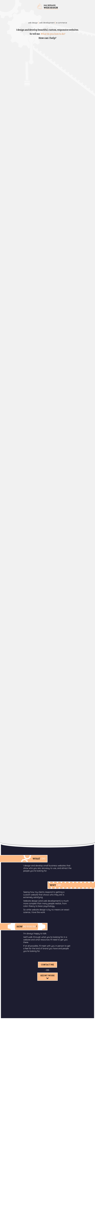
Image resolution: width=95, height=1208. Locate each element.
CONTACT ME (47, 964)
